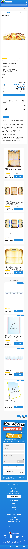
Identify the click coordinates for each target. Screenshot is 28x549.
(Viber (11, 491)
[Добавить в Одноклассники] (26, 416)
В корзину (18, 176)
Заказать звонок (6, 60)
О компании (14, 500)
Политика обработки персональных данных (14, 528)
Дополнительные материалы (14, 523)
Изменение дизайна (14, 525)
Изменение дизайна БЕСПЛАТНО (5, 105)
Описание (5, 117)
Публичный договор (14, 509)
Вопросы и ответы (14, 526)
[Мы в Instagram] (4, 536)
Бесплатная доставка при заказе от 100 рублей (23, 105)
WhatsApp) (15, 491)
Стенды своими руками (14, 521)
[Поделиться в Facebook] (20, 416)
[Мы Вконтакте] (23, 536)
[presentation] (25, 37)
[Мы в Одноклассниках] (11, 536)
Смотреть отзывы (17, 58)
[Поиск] (26, 5)
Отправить (13, 465)
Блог (14, 511)
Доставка (14, 517)
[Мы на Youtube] (17, 536)
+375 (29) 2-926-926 (15, 490)
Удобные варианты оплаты (5, 113)
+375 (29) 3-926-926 (15, 493)
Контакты (14, 503)
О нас (14, 505)
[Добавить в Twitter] (23, 416)
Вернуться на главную (22, 417)
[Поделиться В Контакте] (17, 416)
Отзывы (13, 117)
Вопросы (20, 117)
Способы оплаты (14, 519)
